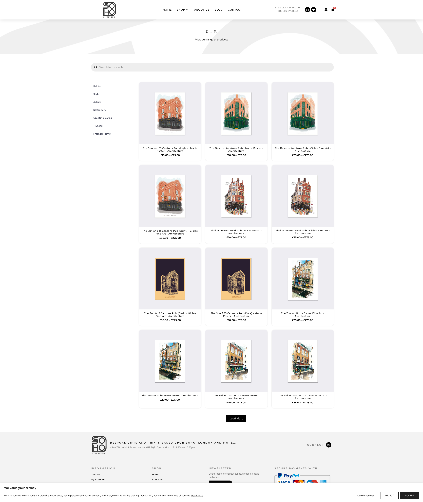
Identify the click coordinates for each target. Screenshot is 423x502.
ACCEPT (409, 495)
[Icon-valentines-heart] (313, 9)
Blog (218, 9)
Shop (181, 9)
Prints (96, 86)
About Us (202, 9)
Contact (235, 9)
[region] (211, 492)
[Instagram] (307, 9)
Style (96, 94)
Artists (97, 102)
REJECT (389, 495)
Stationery (99, 109)
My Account (98, 479)
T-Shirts (97, 125)
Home (167, 9)
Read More (197, 495)
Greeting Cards (102, 117)
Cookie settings (365, 495)
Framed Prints (102, 133)
